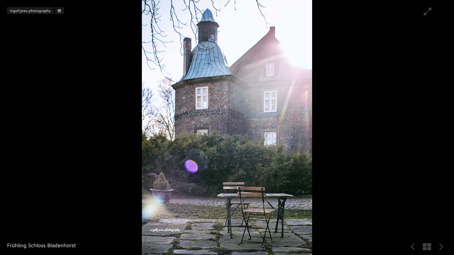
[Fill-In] (427, 13)
